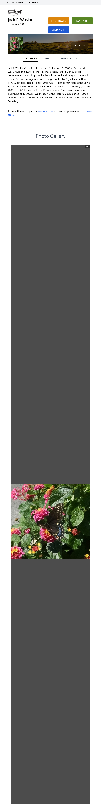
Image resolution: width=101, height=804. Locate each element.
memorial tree (45, 111)
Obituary (30, 58)
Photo (49, 58)
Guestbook (69, 58)
